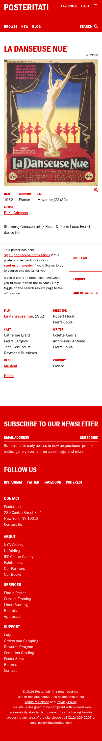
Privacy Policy (66, 702)
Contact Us (13, 524)
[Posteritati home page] (26, 7)
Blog (36, 26)
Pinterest (74, 482)
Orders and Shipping (21, 640)
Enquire (79, 279)
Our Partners (14, 568)
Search (86, 26)
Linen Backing (16, 604)
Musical (10, 365)
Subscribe (89, 437)
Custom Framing (17, 598)
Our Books (12, 574)
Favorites (69, 5)
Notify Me (80, 257)
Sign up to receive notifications (27, 255)
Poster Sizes (14, 658)
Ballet (9, 375)
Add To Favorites (85, 293)
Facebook (52, 482)
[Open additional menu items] (95, 6)
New (24, 26)
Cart (85, 5)
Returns (10, 664)
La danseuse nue (18, 316)
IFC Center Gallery (18, 556)
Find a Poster (15, 592)
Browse (10, 26)
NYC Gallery (13, 544)
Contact (10, 670)
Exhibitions (13, 562)
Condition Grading (19, 652)
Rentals (10, 610)
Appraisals (12, 616)
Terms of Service (37, 702)
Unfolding (12, 550)
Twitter (33, 482)
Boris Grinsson (16, 212)
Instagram (13, 482)
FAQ (7, 634)
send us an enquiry (18, 265)
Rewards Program (18, 646)
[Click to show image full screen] (51, 122)
